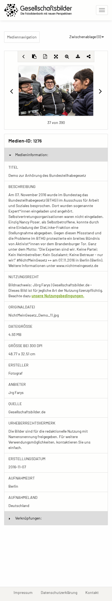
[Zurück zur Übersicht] (23, 56)
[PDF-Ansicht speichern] (45, 56)
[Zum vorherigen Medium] (11, 91)
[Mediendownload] (77, 56)
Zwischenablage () (85, 36)
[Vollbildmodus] (56, 56)
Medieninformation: (31, 154)
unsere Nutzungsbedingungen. (58, 295)
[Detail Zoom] (66, 56)
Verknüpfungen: (28, 518)
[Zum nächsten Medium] (100, 91)
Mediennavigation (22, 37)
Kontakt (94, 592)
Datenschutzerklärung (61, 592)
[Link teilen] (88, 56)
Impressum (25, 592)
